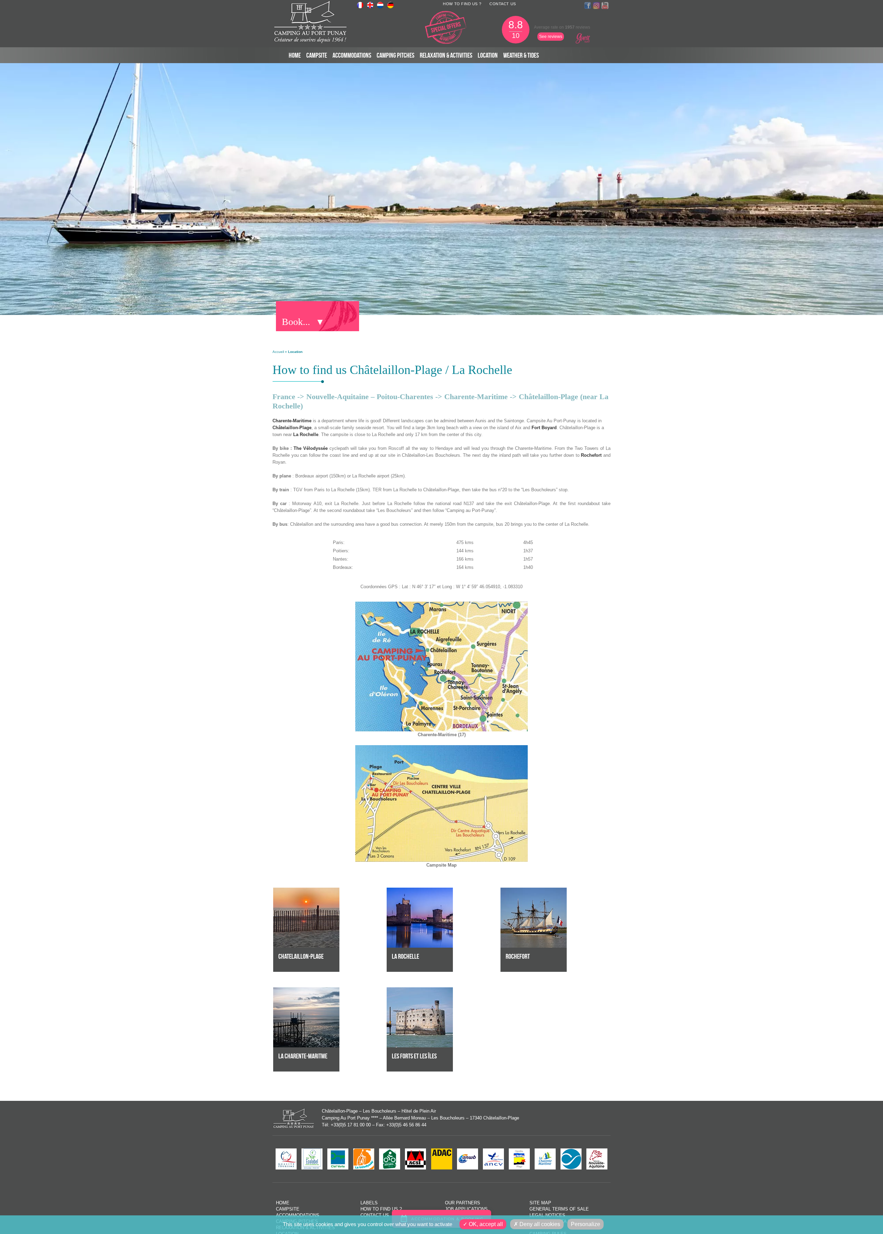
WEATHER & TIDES (521, 55)
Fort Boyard (544, 427)
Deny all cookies (539, 1224)
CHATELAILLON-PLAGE (301, 956)
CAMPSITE (316, 55)
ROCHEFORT (518, 956)
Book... (296, 321)
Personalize (585, 1224)
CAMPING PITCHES (395, 55)
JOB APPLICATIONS (466, 1209)
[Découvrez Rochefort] (533, 891)
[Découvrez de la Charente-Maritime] (306, 990)
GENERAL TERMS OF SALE (559, 1209)
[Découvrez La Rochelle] (420, 891)
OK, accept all (485, 1224)
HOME (295, 55)
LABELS (369, 1202)
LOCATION (488, 55)
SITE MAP (540, 1202)
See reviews (550, 36)
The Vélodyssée (311, 448)
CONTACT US (502, 4)
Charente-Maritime (291, 420)
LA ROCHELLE (405, 956)
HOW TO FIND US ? (462, 4)
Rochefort (591, 455)
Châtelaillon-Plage (291, 427)
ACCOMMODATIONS (352, 55)
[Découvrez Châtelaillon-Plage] (306, 891)
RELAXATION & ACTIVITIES (446, 55)
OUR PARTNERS (462, 1202)
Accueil (278, 352)
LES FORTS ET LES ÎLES (414, 1056)
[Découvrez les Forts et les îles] (420, 990)
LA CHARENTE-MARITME (302, 1056)
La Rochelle (305, 434)
